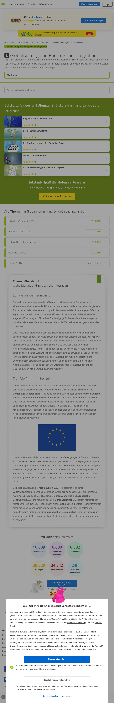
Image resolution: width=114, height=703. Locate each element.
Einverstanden (57, 659)
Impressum (67, 696)
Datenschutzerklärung (76, 622)
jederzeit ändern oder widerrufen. (65, 646)
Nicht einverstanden (57, 680)
